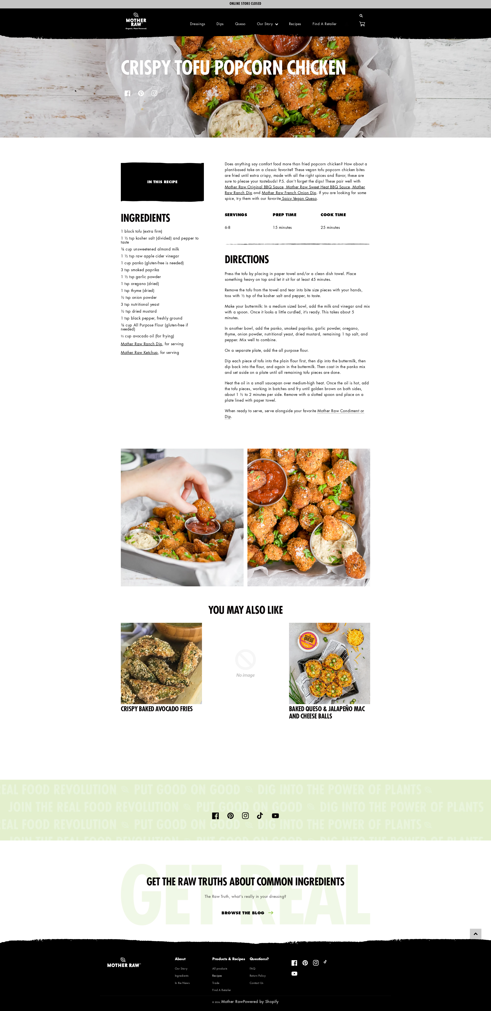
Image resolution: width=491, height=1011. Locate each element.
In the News (182, 983)
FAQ (252, 968)
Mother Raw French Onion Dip (289, 193)
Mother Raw (232, 1002)
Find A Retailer (221, 990)
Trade (215, 983)
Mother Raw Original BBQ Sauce (254, 187)
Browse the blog (243, 913)
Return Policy (258, 976)
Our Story (265, 24)
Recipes (217, 976)
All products (219, 968)
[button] (361, 16)
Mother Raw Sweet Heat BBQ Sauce (317, 187)
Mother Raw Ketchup (139, 353)
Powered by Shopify (261, 1002)
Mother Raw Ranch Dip (141, 344)
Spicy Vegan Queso (299, 199)
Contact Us (257, 983)
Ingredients (182, 976)
